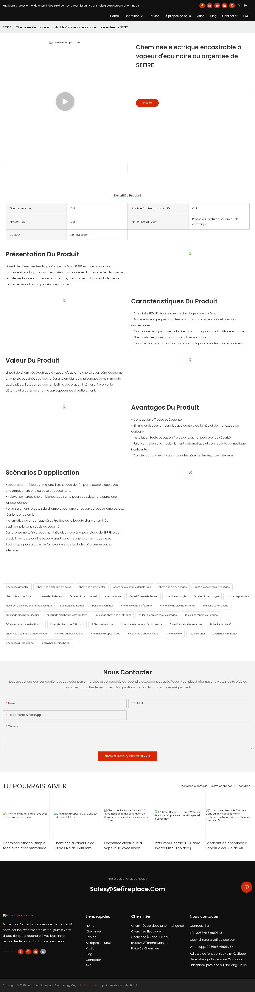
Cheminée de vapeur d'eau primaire (141, 624)
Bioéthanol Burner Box (72, 605)
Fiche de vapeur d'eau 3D (69, 633)
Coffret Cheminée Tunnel (143, 596)
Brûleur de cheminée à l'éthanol (113, 615)
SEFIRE (7, 27)
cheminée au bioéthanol (56, 643)
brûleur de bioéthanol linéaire (22, 615)
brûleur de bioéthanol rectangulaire (67, 615)
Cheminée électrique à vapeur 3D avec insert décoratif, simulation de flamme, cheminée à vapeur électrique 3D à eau (126, 846)
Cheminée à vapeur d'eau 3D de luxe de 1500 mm (75, 845)
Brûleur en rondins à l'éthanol (201, 615)
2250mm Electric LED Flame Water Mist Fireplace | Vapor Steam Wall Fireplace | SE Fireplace (178, 846)
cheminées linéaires (50, 596)
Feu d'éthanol (197, 633)
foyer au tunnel (113, 596)
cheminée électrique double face (132, 587)
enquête (147, 102)
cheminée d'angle (175, 596)
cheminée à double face (173, 587)
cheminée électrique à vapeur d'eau (26, 633)
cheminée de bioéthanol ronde (177, 605)
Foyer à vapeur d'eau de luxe (186, 624)
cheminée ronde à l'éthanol (136, 605)
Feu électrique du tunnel (83, 596)
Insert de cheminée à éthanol (67, 624)
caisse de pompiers (237, 596)
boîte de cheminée (102, 605)
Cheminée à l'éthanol (225, 633)
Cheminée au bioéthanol (20, 643)
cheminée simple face (18, 596)
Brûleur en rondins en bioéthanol (24, 624)
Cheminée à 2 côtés (17, 587)
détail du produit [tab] (127, 195)
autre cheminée (222, 786)
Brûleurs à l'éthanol (102, 624)
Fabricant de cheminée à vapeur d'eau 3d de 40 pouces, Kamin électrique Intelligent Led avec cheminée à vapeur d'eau (227, 846)
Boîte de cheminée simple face (212, 587)
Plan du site (91, 985)
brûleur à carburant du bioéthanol (158, 615)
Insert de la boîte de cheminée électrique (29, 605)
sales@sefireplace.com (219, 940)
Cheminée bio (174, 633)
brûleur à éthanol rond (215, 605)
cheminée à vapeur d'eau (105, 633)
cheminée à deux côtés (92, 587)
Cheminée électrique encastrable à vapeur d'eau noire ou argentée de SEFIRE (72, 27)
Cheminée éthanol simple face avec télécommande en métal (24, 846)
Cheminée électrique (193, 786)
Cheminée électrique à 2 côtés (53, 587)
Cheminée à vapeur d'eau (143, 633)
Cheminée (243, 786)
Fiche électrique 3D (220, 624)
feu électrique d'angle (206, 596)
